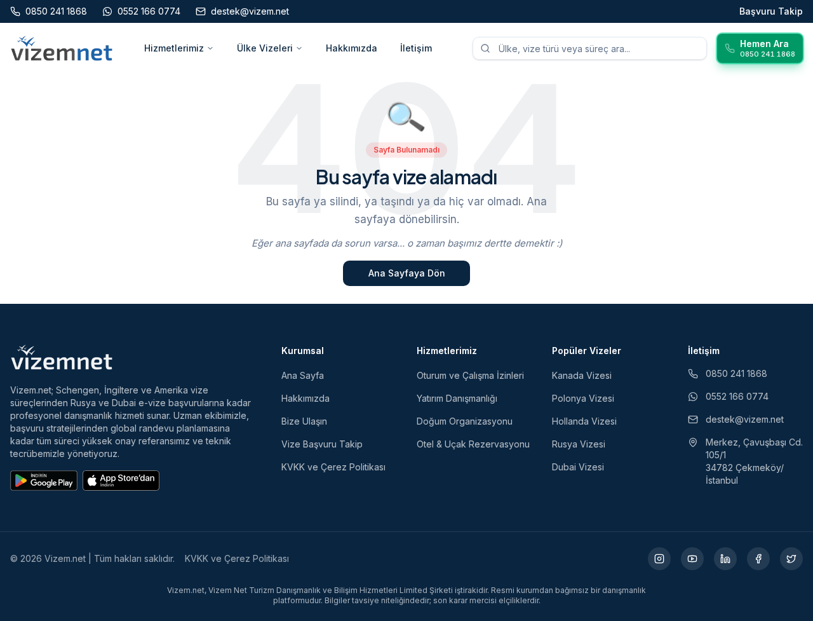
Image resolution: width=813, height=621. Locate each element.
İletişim (416, 48)
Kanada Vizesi (582, 375)
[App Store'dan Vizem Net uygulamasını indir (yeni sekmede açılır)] (121, 480)
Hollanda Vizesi (584, 421)
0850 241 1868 (736, 373)
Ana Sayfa (302, 375)
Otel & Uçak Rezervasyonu (473, 444)
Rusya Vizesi (578, 444)
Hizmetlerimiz (174, 48)
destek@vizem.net (745, 419)
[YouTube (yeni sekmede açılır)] (692, 558)
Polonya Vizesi (583, 398)
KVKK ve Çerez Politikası (333, 466)
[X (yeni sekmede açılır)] (791, 558)
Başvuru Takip (771, 11)
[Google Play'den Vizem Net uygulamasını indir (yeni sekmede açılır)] (43, 480)
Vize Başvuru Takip (322, 444)
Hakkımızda (351, 48)
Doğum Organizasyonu (465, 421)
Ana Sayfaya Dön (406, 273)
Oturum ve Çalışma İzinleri (470, 375)
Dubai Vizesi (578, 466)
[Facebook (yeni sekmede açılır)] (758, 558)
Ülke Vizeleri (265, 48)
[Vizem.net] (62, 357)
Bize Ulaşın (304, 421)
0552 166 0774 (737, 396)
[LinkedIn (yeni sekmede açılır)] (725, 558)
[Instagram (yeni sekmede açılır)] (659, 558)
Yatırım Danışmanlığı (457, 398)
